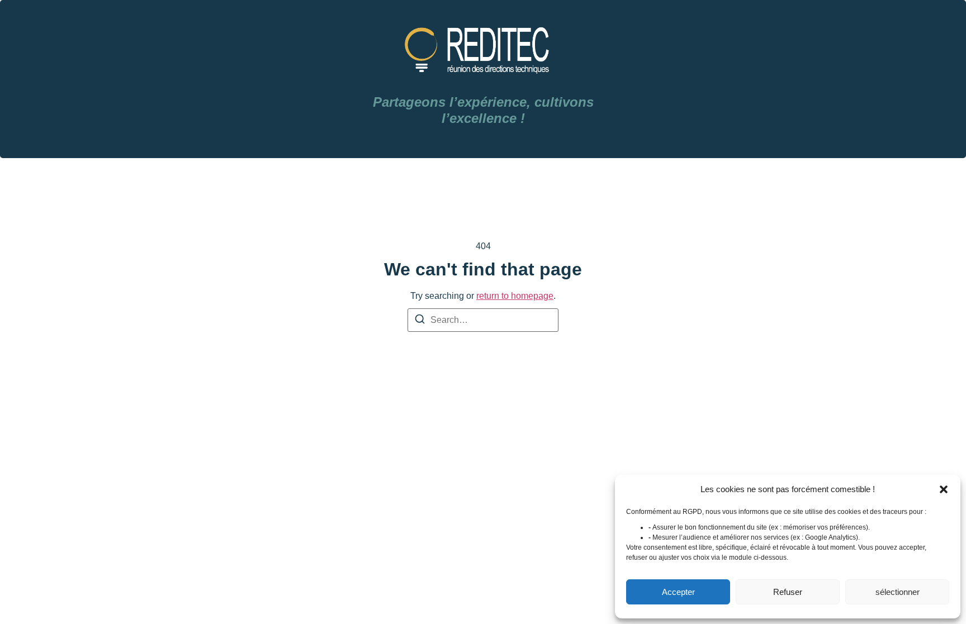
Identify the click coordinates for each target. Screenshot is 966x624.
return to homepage (514, 296)
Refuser (787, 592)
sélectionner (897, 592)
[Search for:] (483, 320)
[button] (943, 489)
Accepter (678, 592)
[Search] (419, 321)
